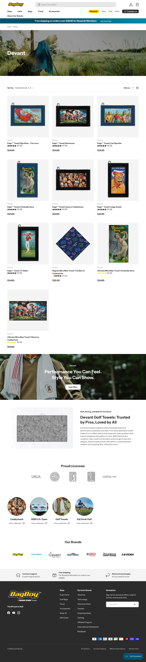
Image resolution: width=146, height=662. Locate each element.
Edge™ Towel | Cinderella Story (20, 207)
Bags (30, 11)
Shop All (63, 613)
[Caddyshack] (16, 506)
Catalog (80, 618)
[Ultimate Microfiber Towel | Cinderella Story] (118, 244)
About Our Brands (15, 16)
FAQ (110, 11)
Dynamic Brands (17, 649)
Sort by (10, 88)
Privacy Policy (85, 649)
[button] (137, 4)
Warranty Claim (84, 604)
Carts (19, 11)
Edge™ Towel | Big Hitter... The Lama (23, 143)
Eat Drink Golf (84, 519)
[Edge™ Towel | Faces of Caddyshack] (73, 180)
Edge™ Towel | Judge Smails (109, 207)
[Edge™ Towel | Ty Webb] (28, 244)
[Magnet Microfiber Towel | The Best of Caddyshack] (73, 244)
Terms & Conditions (99, 649)
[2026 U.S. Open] (39, 506)
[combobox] (75, 4)
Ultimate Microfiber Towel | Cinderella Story (115, 271)
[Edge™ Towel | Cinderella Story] (28, 180)
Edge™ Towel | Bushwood (63, 143)
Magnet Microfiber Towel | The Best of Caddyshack (68, 272)
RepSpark (81, 631)
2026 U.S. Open (39, 519)
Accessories (54, 11)
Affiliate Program (84, 622)
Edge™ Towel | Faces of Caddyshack (67, 207)
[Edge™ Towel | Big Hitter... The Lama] (28, 116)
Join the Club (105, 21)
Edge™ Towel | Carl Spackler (109, 143)
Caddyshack (16, 519)
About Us (81, 595)
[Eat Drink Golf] (84, 506)
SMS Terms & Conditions (117, 649)
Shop (9, 11)
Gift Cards (64, 618)
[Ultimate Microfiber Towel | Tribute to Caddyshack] (28, 310)
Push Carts (64, 595)
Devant (15, 27)
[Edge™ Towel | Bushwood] (73, 116)
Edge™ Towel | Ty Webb (17, 271)
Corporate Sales (84, 613)
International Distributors (88, 627)
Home (9, 27)
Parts (117, 11)
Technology (82, 599)
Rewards (94, 11)
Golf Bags (64, 599)
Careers (80, 608)
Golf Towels (62, 519)
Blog (104, 11)
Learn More (73, 387)
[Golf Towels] (61, 506)
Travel (40, 11)
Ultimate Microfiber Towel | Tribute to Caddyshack (23, 338)
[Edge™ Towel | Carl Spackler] (118, 116)
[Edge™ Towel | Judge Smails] (118, 180)
